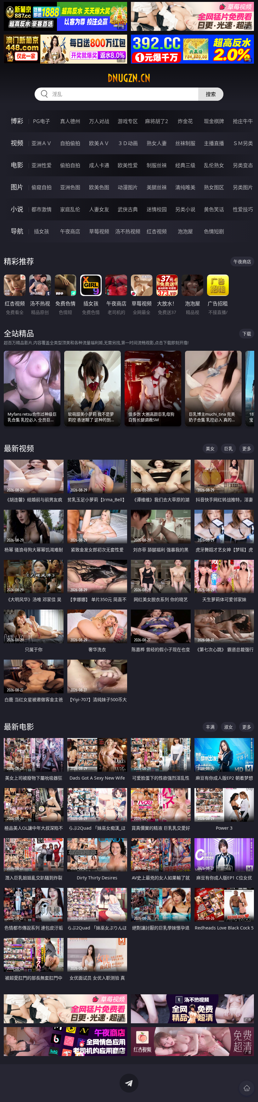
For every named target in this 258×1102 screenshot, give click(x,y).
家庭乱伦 (70, 209)
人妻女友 (99, 209)
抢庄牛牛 (243, 121)
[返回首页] (246, 1088)
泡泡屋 (185, 231)
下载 (246, 334)
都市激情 (41, 209)
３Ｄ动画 (128, 143)
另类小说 (185, 209)
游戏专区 (128, 121)
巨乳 (228, 449)
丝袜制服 (185, 143)
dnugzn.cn (129, 78)
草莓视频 (99, 231)
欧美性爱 (128, 165)
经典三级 (185, 165)
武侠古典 (128, 209)
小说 (17, 209)
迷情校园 (157, 209)
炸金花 (185, 121)
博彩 (17, 121)
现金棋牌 (214, 121)
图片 (17, 187)
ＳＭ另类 (243, 143)
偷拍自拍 (70, 165)
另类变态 (243, 165)
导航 (17, 231)
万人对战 (99, 121)
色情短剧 (214, 231)
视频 (17, 143)
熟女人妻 (157, 143)
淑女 (228, 727)
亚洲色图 (70, 187)
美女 (210, 449)
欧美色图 (99, 187)
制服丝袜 (157, 165)
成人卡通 (99, 165)
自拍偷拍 (70, 143)
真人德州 (70, 121)
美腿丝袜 (157, 187)
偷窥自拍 (41, 187)
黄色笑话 (214, 209)
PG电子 (41, 121)
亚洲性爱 (41, 165)
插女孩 (41, 231)
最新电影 (19, 726)
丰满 (210, 727)
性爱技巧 (243, 209)
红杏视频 (157, 231)
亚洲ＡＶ (41, 143)
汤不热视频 (127, 231)
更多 (246, 449)
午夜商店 (70, 231)
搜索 (211, 94)
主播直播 (214, 143)
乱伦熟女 (214, 165)
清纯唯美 (185, 187)
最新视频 (19, 448)
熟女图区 (214, 187)
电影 (17, 165)
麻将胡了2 (156, 121)
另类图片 (243, 187)
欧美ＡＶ (99, 143)
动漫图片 (128, 187)
